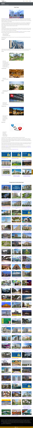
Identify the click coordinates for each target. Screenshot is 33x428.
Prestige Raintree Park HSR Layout (16, 278)
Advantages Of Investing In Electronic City (16, 191)
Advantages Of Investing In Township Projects (26, 191)
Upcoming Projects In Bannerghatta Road (16, 382)
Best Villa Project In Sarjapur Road (26, 248)
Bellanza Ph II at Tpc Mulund (16, 223)
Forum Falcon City (15, 262)
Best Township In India (5, 247)
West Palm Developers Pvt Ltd (27, 398)
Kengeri (23, 301)
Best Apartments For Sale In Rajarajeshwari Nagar (26, 232)
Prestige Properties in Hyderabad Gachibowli (26, 176)
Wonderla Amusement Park (6, 415)
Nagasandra (24, 324)
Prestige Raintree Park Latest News (16, 309)
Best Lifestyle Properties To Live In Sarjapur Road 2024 (6, 240)
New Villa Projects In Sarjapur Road (27, 342)
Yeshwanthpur (24, 415)
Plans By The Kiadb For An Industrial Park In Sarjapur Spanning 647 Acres (27, 350)
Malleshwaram (24, 316)
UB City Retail (4, 381)
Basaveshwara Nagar (5, 158)
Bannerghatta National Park (16, 216)
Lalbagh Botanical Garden (6, 308)
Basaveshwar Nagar (25, 216)
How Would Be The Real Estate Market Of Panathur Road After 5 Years (6, 278)
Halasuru (13, 270)
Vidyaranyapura (14, 389)
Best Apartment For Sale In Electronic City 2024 (16, 232)
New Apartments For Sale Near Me (6, 334)
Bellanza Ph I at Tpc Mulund (6, 223)
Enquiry (17, 427)
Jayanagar (23, 286)
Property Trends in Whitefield (6, 175)
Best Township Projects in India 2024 (16, 248)
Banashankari (4, 216)
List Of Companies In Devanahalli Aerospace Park (6, 317)
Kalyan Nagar (4, 301)
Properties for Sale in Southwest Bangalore (16, 176)
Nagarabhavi (14, 324)
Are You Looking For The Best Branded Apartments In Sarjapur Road (26, 208)
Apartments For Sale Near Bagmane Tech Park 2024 (16, 199)
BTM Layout (3, 255)
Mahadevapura (14, 316)
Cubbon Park (24, 255)
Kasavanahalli (14, 301)
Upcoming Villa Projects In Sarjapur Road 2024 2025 (6, 390)
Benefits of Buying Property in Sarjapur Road (26, 224)
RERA (2, 422)
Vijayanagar (24, 158)
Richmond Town (4, 366)
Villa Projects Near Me (15, 397)
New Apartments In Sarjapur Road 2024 (16, 334)
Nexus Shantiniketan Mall (6, 349)
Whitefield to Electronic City (26, 166)
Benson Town (4, 231)
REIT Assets (24, 358)
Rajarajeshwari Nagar (15, 158)
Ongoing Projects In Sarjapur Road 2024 (16, 350)
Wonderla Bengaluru (15, 415)
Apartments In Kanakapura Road (16, 208)
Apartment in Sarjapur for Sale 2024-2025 (6, 199)
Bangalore (6, 18)
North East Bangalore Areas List (16, 167)
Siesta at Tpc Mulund (5, 373)
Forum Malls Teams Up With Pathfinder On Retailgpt (26, 263)
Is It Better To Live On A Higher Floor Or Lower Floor (16, 287)
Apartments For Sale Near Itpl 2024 (27, 199)
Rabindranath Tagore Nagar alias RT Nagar (6, 359)
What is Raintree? (14, 405)
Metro (19, 31)
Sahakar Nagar (24, 366)
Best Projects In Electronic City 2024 (27, 240)
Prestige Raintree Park (15, 149)
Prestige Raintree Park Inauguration (26, 278)
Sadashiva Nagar (14, 366)
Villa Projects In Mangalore (6, 397)
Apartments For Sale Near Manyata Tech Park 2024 (6, 208)
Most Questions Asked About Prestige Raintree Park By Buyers (6, 325)
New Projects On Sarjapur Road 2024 (6, 342)
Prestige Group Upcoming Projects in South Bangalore (6, 167)
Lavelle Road (24, 308)
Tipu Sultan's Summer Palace (16, 373)
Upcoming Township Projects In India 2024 (26, 382)
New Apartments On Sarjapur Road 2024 (26, 334)
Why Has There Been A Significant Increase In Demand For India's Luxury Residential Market (27, 407)
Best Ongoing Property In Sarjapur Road (16, 240)
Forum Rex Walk (4, 270)
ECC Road (3, 262)
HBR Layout (24, 270)
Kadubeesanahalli (14, 294)
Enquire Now (32, 172)
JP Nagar (3, 294)
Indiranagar (3, 286)
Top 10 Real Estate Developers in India (27, 374)
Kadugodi (23, 294)
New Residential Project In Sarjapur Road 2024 (16, 342)
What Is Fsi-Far (4, 405)
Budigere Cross (14, 255)
